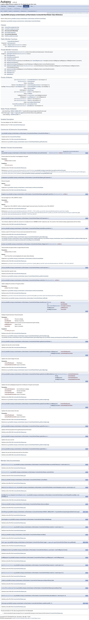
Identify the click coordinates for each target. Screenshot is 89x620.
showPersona (10, 60)
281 (10, 419)
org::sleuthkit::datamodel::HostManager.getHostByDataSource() (44, 171)
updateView (9, 74)
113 (10, 139)
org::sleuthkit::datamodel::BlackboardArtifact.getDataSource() (15, 171)
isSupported (10, 44)
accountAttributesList (32, 79)
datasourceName (31, 88)
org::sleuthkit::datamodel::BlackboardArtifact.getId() (39, 212)
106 (10, 500)
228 (10, 347)
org (1, 11)
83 (9, 553)
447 (10, 333)
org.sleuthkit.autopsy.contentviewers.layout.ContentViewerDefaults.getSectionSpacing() (64, 238)
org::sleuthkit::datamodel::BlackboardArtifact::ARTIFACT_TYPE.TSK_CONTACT (19, 214)
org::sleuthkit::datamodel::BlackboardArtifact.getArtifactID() (20, 295)
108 (10, 591)
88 (9, 483)
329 (10, 442)
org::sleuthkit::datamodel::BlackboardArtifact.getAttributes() (20, 170)
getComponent (10, 43)
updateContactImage (12, 64)
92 (9, 599)
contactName (30, 83)
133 (10, 293)
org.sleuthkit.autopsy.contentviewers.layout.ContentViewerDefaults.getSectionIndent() (27, 276)
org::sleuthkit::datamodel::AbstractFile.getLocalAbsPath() (65, 212)
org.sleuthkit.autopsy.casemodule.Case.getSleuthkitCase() (38, 173)
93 (9, 530)
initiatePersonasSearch (12, 57)
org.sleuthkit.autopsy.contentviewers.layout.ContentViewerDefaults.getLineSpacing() (27, 236)
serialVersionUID (14, 114)
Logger (8, 112)
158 (10, 261)
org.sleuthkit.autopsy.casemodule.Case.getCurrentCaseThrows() (50, 170)
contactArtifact (31, 81)
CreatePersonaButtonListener (12, 29)
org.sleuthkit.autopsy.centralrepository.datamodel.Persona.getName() (61, 337)
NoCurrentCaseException (73, 151)
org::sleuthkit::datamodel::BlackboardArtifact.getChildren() (15, 212)
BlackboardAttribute (28, 65)
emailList (29, 91)
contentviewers (16, 11)
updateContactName (12, 69)
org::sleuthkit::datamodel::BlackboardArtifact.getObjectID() (49, 295)
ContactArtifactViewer (32, 11)
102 (10, 490)
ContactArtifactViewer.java (18, 124)
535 (10, 273)
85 (9, 583)
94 (9, 568)
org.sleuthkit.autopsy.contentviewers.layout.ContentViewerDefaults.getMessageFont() (22, 238)
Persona (16, 60)
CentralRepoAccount (37, 60)
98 (9, 515)
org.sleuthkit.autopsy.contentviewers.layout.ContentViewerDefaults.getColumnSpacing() (28, 335)
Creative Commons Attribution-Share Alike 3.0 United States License (26, 618)
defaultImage (30, 90)
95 (9, 576)
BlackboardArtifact (18, 44)
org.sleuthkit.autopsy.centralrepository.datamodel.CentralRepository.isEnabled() (21, 239)
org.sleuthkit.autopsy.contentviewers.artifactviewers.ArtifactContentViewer (28, 18)
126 (10, 224)
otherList (29, 100)
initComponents (10, 55)
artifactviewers (23, 11)
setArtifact (10, 46)
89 (9, 507)
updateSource (10, 72)
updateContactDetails (12, 62)
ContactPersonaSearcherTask (12, 27)
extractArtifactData (11, 52)
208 (10, 454)
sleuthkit (5, 11)
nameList (29, 98)
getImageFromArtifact (12, 53)
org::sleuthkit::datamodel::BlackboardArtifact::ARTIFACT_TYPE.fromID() (23, 211)
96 (9, 468)
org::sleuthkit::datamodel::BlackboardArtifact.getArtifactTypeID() (54, 211)
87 (9, 475)
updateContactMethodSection (14, 65)
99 (9, 522)
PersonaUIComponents (10, 32)
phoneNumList (30, 105)
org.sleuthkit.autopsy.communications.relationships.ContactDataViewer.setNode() (27, 298)
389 (10, 432)
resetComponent (11, 58)
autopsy (10, 11)
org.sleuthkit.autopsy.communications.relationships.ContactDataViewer (23, 21)
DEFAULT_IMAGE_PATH (16, 111)
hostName (29, 93)
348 (10, 234)
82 (9, 561)
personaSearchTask (32, 104)
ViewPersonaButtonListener (11, 36)
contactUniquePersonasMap (34, 86)
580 (10, 208)
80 (9, 606)
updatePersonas (11, 70)
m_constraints (30, 95)
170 (10, 167)
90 (9, 538)
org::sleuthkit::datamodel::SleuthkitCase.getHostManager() (72, 171)
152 (10, 190)
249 (10, 367)
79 (9, 545)
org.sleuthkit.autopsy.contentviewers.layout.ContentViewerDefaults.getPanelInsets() (27, 141)
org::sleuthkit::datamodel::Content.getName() (12, 173)
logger (12, 112)
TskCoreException (67, 153)
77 (8, 124)
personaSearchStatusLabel (33, 102)
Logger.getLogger (19, 112)
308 (10, 397)
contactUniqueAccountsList (34, 84)
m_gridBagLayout (31, 97)
